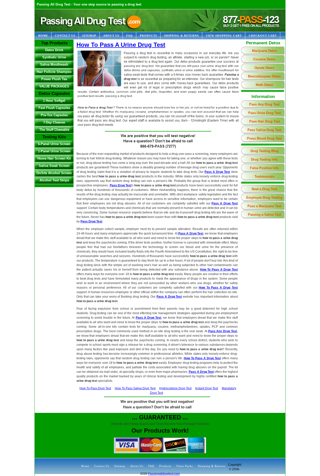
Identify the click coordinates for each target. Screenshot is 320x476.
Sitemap (89, 35)
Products (148, 35)
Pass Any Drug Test (264, 104)
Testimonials (264, 176)
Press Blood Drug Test (264, 138)
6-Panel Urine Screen (54, 144)
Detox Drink (54, 50)
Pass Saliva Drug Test (264, 130)
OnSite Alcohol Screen (54, 173)
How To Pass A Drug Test (219, 269)
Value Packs (184, 465)
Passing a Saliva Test (264, 214)
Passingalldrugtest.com (164, 473)
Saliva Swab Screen (54, 166)
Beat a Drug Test (264, 189)
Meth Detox (264, 85)
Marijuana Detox (264, 51)
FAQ (129, 35)
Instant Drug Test (206, 388)
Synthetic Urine (54, 57)
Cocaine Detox (264, 59)
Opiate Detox (264, 68)
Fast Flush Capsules (54, 108)
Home (43, 35)
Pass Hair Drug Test (264, 121)
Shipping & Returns (181, 35)
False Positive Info (264, 168)
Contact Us (65, 35)
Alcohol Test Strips (54, 180)
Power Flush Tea (54, 79)
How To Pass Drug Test (95, 388)
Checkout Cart (263, 35)
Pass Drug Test (121, 185)
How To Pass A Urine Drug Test (120, 44)
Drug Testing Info (264, 159)
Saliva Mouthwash (54, 64)
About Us (111, 35)
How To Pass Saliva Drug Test (135, 388)
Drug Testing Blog (264, 151)
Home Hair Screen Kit (54, 158)
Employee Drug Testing (264, 197)
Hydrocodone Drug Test (175, 388)
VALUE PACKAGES (54, 86)
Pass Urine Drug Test (264, 113)
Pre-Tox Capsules (54, 115)
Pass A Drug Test (217, 172)
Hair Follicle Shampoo (54, 72)
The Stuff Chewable (54, 130)
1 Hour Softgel (54, 100)
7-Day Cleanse (54, 122)
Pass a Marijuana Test (264, 206)
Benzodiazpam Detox (264, 76)
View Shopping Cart (224, 35)
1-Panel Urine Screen (54, 151)
